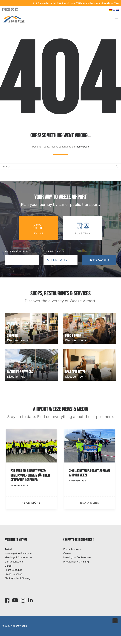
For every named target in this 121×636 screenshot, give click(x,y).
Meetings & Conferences (18, 557)
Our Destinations (14, 561)
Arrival (8, 549)
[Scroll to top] (115, 620)
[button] (116, 166)
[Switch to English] (113, 9)
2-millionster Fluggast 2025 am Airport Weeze (35, 473)
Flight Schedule (13, 569)
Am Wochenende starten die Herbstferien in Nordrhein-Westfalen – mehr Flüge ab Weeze (91, 477)
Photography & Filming (17, 578)
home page (82, 146)
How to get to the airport (18, 553)
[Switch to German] (110, 9)
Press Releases (13, 573)
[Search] (60, 166)
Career (8, 565)
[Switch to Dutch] (117, 9)
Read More (35, 502)
